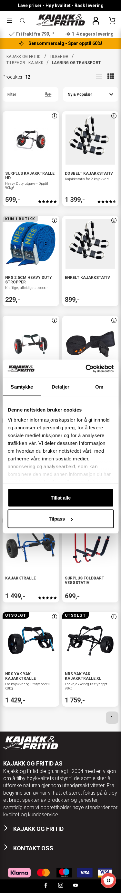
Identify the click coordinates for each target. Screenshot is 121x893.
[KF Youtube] (75, 886)
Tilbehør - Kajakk (24, 63)
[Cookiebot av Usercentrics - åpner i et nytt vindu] (86, 369)
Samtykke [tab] (22, 386)
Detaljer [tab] (60, 386)
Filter (11, 94)
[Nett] (110, 76)
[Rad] (99, 76)
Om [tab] (99, 386)
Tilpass (57, 519)
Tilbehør (59, 56)
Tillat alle (61, 497)
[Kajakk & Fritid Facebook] (45, 886)
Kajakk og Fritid (23, 56)
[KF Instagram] (60, 886)
